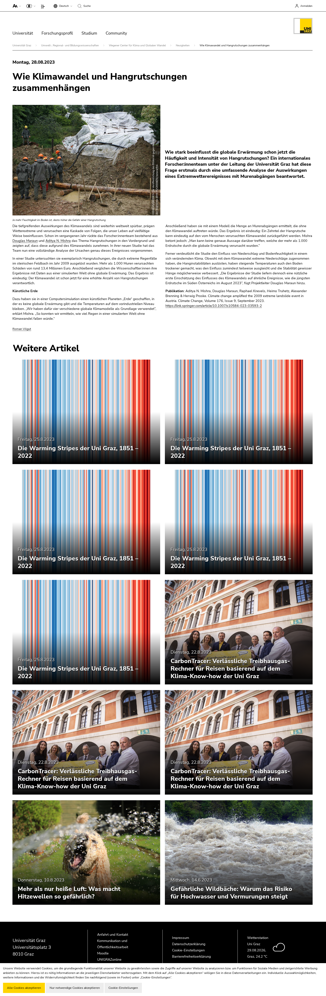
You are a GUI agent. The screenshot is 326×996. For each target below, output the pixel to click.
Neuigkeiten (183, 45)
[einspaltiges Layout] (43, 5)
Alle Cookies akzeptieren (24, 988)
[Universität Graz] (303, 26)
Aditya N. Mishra (58, 240)
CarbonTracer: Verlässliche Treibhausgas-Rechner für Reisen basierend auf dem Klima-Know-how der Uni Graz (230, 668)
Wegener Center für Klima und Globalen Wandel (138, 45)
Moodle (103, 953)
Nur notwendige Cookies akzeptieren (75, 988)
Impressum (180, 938)
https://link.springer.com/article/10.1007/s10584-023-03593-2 (213, 305)
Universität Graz (22, 45)
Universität (22, 33)
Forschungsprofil (57, 33)
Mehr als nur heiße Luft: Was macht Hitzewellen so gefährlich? (69, 893)
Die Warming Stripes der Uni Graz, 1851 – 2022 (78, 452)
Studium (89, 33)
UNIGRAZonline (109, 959)
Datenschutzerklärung (188, 944)
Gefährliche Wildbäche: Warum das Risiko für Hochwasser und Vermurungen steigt (231, 893)
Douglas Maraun (25, 240)
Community (116, 33)
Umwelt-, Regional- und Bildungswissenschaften (70, 45)
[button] (16, 5)
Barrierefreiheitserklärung (191, 956)
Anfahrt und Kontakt (112, 934)
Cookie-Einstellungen (188, 950)
